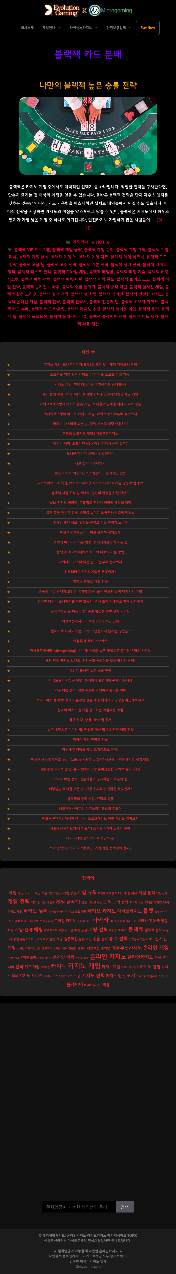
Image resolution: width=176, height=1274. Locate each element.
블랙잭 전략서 (74, 302)
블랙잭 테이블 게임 (119, 309)
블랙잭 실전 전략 (54, 294)
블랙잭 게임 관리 (99, 250)
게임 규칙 (87, 892)
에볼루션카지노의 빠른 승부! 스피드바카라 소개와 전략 (90, 828)
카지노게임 (111, 967)
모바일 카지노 (65, 921)
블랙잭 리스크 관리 (34, 272)
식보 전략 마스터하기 (90, 463)
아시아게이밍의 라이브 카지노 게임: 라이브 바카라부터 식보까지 (90, 414)
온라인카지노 (140, 957)
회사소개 (27, 28)
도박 (107, 902)
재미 (11, 967)
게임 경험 (69, 893)
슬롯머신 (71, 939)
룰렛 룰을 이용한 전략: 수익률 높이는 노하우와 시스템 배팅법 (90, 512)
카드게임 (45, 967)
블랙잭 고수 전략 (62, 265)
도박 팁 (133, 902)
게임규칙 (103, 893)
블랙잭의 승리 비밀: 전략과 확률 (90, 799)
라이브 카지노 (101, 911)
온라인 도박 (28, 957)
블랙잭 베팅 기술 (131, 272)
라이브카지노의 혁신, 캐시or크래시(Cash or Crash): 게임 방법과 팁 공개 (90, 483)
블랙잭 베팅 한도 (99, 279)
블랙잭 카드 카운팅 (48, 309)
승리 (104, 939)
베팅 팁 (113, 930)
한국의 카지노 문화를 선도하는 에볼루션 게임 (90, 710)
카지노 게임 (84, 966)
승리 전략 (118, 938)
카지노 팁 (114, 976)
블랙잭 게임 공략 (67, 250)
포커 (130, 975)
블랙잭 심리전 (111, 294)
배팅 (10, 930)
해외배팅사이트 (93, 985)
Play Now (147, 27)
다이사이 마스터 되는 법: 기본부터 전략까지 (90, 562)
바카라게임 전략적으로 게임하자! (90, 838)
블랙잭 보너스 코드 (133, 279)
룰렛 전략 (160, 912)
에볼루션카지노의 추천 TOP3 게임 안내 (90, 621)
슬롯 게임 (56, 939)
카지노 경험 (150, 967)
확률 (106, 985)
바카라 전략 (147, 921)
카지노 (59, 966)
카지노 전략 (93, 975)
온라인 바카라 (44, 958)
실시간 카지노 (44, 948)
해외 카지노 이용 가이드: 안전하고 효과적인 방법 (90, 473)
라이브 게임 (15, 911)
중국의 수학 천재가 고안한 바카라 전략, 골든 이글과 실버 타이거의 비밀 (90, 591)
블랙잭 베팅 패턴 (67, 279)
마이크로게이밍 (30, 921)
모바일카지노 (84, 921)
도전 (141, 902)
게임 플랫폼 (48, 902)
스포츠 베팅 (41, 939)
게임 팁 (35, 902)
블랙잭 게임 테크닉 (127, 257)
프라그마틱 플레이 (146, 976)
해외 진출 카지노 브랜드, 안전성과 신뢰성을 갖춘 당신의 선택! (90, 660)
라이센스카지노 (81, 28)
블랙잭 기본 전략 (93, 265)
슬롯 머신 (85, 939)
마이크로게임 (92, 1256)
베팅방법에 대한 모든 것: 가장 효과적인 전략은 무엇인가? (90, 789)
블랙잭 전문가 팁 (104, 302)
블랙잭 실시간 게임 (146, 287)
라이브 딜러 (35, 911)
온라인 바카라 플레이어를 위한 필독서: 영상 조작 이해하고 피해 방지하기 (90, 601)
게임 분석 (146, 893)
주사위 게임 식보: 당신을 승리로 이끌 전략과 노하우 (90, 522)
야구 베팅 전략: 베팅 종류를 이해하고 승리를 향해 (90, 690)
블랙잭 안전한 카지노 (144, 294)
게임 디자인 (115, 893)
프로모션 (163, 976)
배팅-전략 (23, 930)
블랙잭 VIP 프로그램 (32, 250)
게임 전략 (18, 902)
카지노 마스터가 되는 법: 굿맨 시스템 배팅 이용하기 (90, 424)
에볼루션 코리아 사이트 (90, 641)
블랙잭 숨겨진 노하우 (41, 287)
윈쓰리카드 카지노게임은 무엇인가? (90, 572)
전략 (19, 966)
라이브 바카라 (57, 912)
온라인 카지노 (108, 957)
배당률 (162, 921)
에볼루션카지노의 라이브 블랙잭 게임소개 (90, 532)
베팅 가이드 (50, 930)
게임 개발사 (55, 893)
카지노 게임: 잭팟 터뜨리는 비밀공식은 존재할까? (90, 384)
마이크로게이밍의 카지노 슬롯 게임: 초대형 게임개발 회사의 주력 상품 (90, 404)
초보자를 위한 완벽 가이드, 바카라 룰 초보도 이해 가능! (90, 374)
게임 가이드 (25, 893)
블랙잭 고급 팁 (32, 265)
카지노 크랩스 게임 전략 (90, 582)
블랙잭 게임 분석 (34, 257)
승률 (96, 939)
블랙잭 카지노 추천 (83, 309)
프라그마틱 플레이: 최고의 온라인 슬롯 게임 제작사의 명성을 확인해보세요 (90, 700)
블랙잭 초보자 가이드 (139, 302)
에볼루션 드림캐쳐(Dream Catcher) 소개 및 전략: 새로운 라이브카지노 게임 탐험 (90, 759)
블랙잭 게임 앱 (64, 257)
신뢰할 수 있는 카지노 (141, 939)
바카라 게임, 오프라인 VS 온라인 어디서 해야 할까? (90, 443)
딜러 (166, 902)
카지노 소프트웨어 (55, 976)
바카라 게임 (116, 921)
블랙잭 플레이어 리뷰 (68, 317)
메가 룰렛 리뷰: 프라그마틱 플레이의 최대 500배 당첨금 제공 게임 (90, 394)
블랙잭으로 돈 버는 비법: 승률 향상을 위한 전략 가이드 (90, 611)
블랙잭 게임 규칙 (131, 250)
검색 (88, 1198)
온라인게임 (13, 958)
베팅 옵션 (80, 930)
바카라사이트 (89, 1261)
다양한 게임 (95, 902)
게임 (12, 893)
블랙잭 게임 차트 (93, 257)
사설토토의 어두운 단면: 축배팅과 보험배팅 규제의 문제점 (90, 680)
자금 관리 (161, 957)
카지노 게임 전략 (130, 967)
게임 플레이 (68, 902)
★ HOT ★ (100, 242)
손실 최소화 (26, 939)
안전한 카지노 (77, 948)
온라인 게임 (156, 947)
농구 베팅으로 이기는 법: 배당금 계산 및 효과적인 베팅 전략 (90, 730)
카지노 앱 (74, 976)
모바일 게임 (46, 921)
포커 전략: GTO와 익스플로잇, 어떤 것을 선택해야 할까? (90, 848)
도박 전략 (120, 902)
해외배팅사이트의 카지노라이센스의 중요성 (90, 808)
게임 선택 (161, 893)
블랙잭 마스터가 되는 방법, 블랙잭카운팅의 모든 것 (90, 542)
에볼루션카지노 (126, 947)
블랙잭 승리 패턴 (112, 287)
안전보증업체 (116, 28)
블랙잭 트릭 (148, 309)
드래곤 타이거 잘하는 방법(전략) (90, 453)
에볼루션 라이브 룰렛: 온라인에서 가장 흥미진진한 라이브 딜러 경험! (90, 769)
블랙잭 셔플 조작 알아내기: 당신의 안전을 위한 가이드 (90, 493)
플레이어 (74, 984)
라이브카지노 (129, 911)
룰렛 (148, 911)
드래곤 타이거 (153, 902)
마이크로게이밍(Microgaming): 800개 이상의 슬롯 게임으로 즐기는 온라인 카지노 (90, 651)
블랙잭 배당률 (101, 272)
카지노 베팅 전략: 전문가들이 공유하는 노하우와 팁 (90, 779)
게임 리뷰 (130, 893)
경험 (84, 902)
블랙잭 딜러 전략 (125, 265)
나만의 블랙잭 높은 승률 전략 (88, 86)
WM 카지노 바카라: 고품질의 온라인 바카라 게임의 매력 (90, 503)
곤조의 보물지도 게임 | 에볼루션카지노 (90, 434)
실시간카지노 (60, 948)
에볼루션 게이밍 (98, 948)
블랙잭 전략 (49, 302)
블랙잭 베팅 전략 (36, 279)
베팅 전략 (98, 929)
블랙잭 (136, 929)
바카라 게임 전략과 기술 (90, 739)
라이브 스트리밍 (76, 911)
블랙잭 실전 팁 (83, 294)
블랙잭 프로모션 (33, 317)
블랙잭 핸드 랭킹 (143, 317)
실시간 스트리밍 (26, 948)
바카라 (100, 920)
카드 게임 (32, 967)
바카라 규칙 (129, 921)
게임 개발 (41, 893)
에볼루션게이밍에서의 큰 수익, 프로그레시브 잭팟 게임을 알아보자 (90, 818)
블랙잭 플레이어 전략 (107, 317)
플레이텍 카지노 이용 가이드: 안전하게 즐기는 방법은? (90, 631)
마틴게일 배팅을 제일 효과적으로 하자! (90, 749)
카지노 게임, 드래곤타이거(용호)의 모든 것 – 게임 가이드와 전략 (90, 364)
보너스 (122, 930)
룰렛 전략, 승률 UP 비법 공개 (90, 720)
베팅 (38, 929)
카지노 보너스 (30, 976)
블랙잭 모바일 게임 (70, 272)
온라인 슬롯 (82, 958)
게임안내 (48, 28)
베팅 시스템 (65, 930)
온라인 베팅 (63, 957)
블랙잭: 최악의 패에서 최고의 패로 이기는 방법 (90, 552)
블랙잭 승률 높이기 (78, 287)
